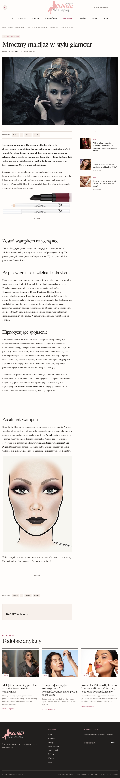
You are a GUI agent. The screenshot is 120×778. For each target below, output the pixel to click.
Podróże (82, 18)
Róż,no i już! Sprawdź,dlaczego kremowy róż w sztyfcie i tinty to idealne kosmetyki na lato (99, 688)
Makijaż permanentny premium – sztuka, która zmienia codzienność (19, 688)
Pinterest (28, 134)
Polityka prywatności (65, 774)
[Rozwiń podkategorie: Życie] (109, 18)
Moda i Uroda (68, 18)
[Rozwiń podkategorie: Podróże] (86, 18)
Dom (11, 18)
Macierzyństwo (51, 18)
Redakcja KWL (13, 51)
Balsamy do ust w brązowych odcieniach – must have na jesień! (104, 183)
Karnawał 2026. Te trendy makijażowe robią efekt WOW (105, 165)
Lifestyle (35, 18)
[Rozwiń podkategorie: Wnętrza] (99, 18)
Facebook (15, 134)
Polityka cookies (82, 774)
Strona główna (7, 27)
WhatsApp (36, 134)
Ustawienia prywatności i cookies (104, 774)
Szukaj (113, 742)
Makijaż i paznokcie (40, 27)
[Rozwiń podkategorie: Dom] (13, 18)
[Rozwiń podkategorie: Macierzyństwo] (58, 18)
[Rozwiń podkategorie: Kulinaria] (26, 18)
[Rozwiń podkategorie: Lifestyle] (40, 18)
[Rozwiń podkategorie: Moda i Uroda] (74, 18)
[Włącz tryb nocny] (5, 7)
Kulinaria (22, 18)
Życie (106, 18)
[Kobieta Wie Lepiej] (60, 7)
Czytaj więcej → (9, 709)
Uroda (29, 27)
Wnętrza (95, 18)
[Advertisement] (37, 225)
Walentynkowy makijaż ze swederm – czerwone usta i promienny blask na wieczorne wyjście (105, 146)
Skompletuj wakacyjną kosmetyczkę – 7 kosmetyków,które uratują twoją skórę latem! (59, 690)
